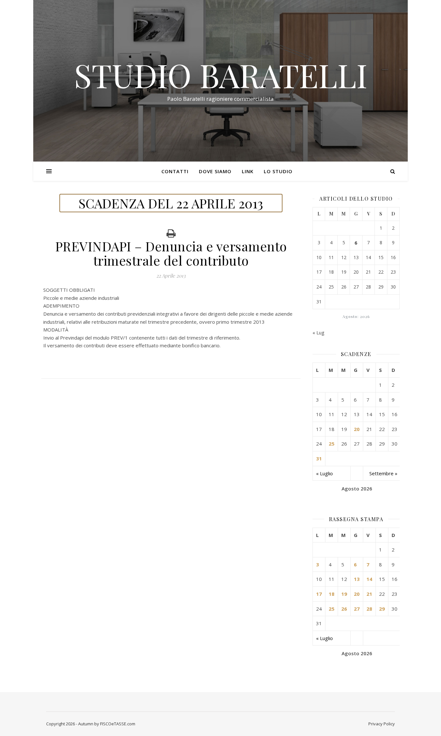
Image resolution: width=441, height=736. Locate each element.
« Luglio (324, 473)
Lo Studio (278, 171)
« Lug (318, 332)
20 (357, 429)
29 (382, 608)
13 (357, 579)
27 (357, 608)
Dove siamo (215, 171)
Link (247, 171)
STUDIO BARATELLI (220, 75)
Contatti (175, 171)
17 (319, 594)
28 (369, 608)
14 (369, 579)
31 (319, 458)
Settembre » (383, 473)
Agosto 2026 (357, 488)
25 (331, 443)
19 (344, 594)
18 (331, 594)
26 (344, 608)
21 (369, 594)
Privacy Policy (381, 724)
